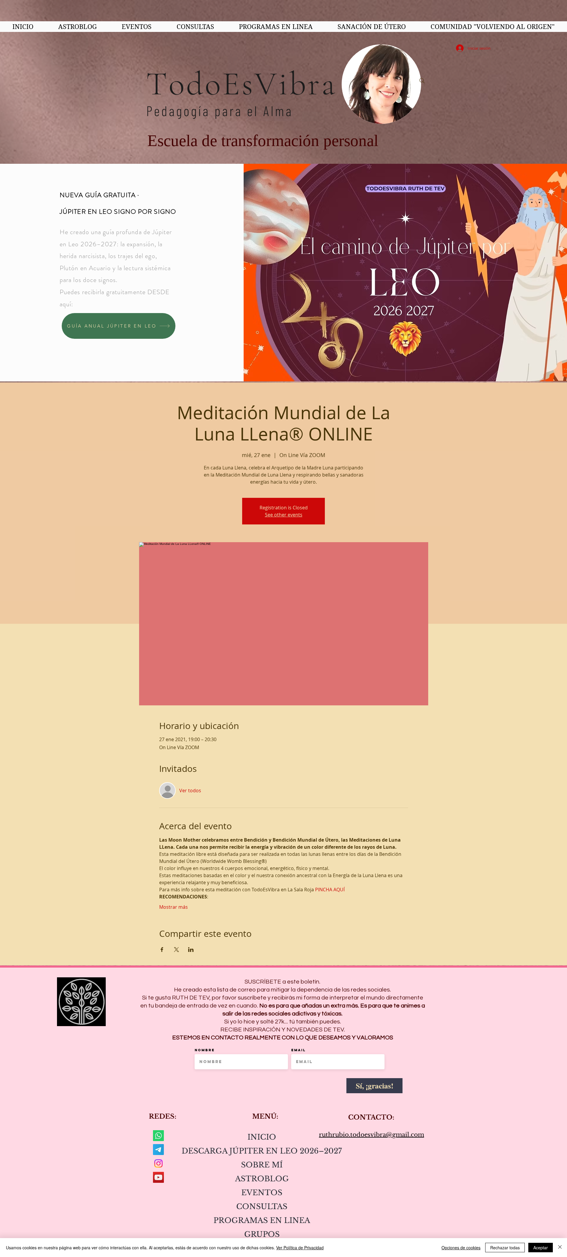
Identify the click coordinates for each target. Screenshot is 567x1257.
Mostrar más (173, 907)
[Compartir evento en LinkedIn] (191, 949)
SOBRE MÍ (262, 1164)
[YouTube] (158, 1177)
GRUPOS (262, 1234)
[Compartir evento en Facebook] (162, 949)
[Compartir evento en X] (176, 949)
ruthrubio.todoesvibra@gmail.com (371, 1134)
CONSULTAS (261, 1206)
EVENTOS (261, 1192)
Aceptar (540, 1247)
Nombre (205, 1050)
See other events (283, 514)
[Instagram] (158, 1163)
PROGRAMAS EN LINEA (261, 1220)
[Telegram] (158, 1149)
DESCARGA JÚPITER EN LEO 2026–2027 (261, 1151)
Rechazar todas (505, 1247)
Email (298, 1050)
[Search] (422, 80)
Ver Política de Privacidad (300, 1247)
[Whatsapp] (158, 1135)
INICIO (261, 1137)
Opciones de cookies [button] (460, 1247)
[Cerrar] (559, 1247)
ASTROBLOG (262, 1178)
